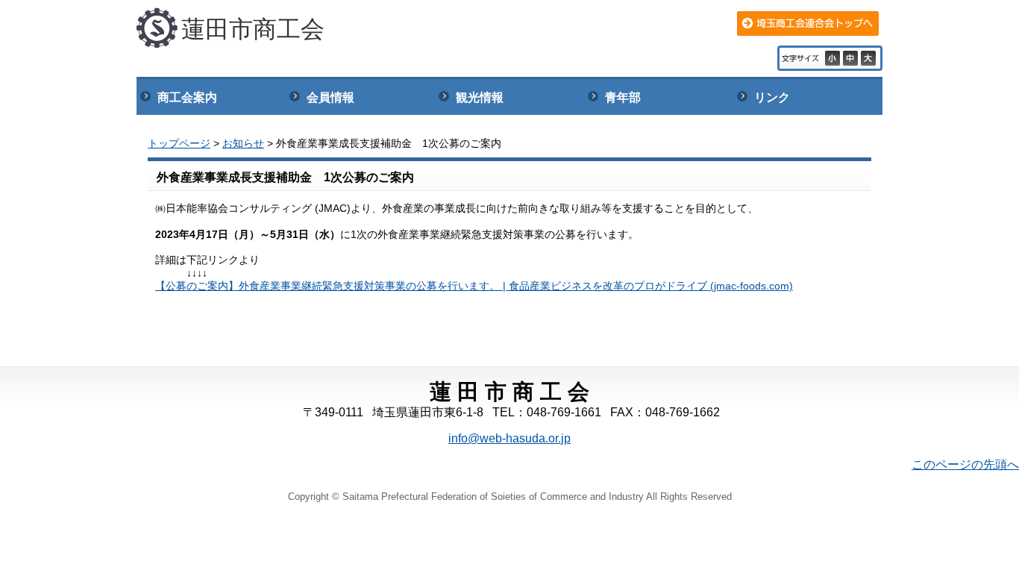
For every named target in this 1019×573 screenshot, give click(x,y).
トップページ (179, 143)
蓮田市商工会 (252, 29)
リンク (772, 97)
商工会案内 (187, 97)
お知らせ (243, 143)
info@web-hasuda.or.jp (509, 438)
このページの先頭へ (965, 464)
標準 (852, 58)
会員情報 (330, 97)
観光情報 (480, 97)
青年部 (623, 97)
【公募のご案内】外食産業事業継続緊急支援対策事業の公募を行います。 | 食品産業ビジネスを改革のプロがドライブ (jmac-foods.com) (474, 286)
